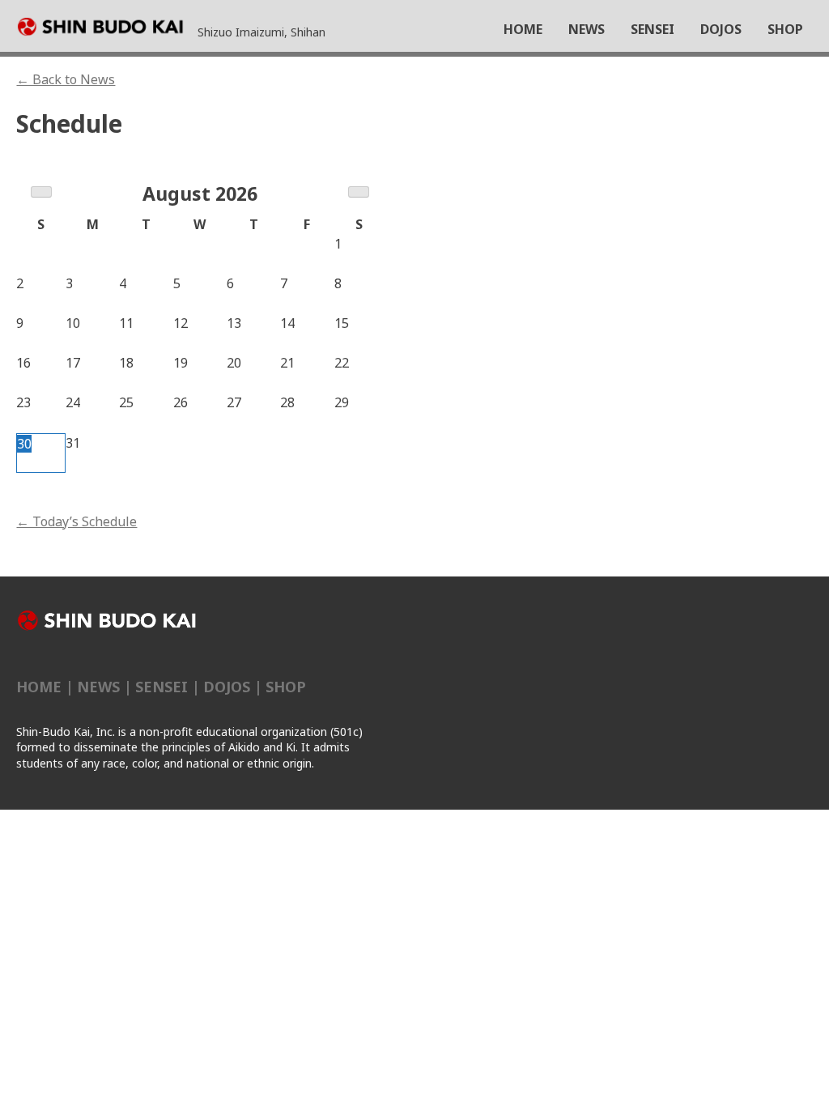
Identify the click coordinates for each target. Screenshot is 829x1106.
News (98, 686)
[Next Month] (358, 192)
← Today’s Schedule (76, 521)
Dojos (226, 686)
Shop (286, 686)
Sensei (161, 686)
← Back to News (65, 79)
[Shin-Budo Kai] (106, 28)
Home (39, 686)
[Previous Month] (41, 192)
